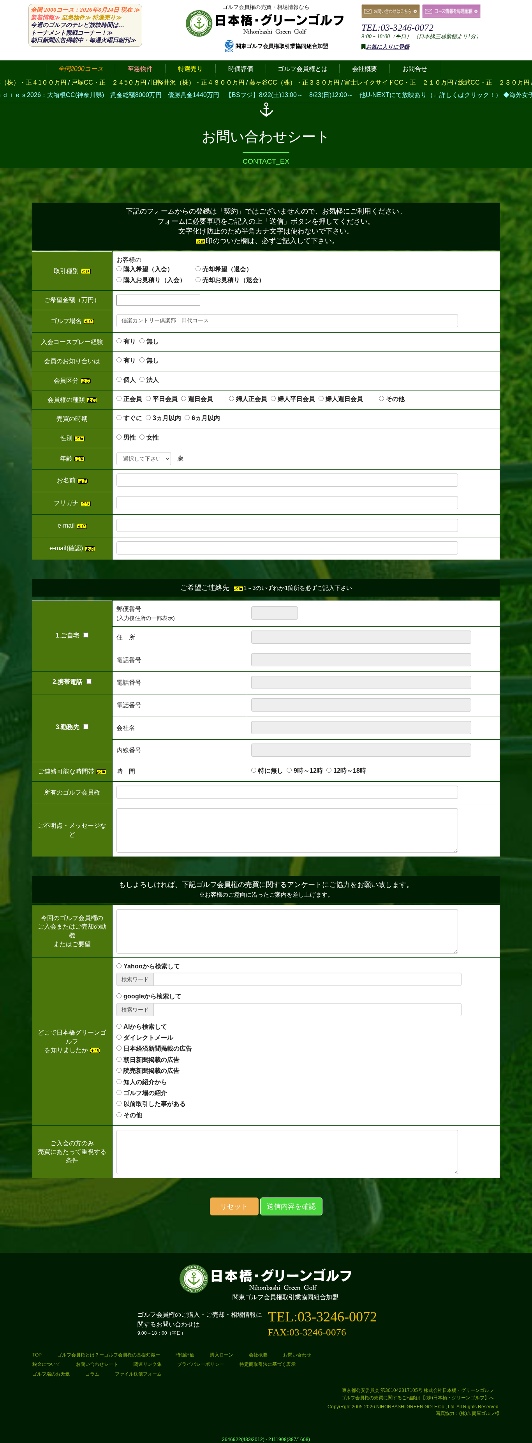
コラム (92, 1374)
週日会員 (206, 399)
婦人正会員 (251, 399)
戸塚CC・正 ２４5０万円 (54, 82)
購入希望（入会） (148, 269)
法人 (152, 379)
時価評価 (185, 1355)
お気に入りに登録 (387, 47)
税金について (46, 1364)
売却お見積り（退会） (234, 280)
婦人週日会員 (350, 399)
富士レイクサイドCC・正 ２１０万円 (344, 82)
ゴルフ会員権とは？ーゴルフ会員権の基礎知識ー (108, 1355)
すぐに (132, 418)
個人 (129, 379)
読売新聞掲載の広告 (151, 1070)
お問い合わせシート (97, 1364)
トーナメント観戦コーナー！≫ (72, 33)
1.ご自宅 (67, 635)
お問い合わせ (297, 1355)
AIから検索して (145, 1026)
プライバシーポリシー (200, 1364)
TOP (37, 1355)
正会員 (132, 399)
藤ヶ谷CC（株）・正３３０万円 (240, 82)
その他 (395, 399)
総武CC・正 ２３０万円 (439, 82)
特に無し (270, 770)
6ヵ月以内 (206, 418)
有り (129, 341)
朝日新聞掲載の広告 (151, 1059)
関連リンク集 (148, 1364)
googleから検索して (152, 996)
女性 (152, 437)
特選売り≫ (107, 17)
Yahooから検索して (151, 966)
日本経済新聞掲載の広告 (157, 1048)
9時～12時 (308, 770)
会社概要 (258, 1355)
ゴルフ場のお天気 (51, 1374)
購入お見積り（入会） (154, 280)
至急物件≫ (76, 17)
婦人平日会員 (296, 399)
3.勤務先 (67, 727)
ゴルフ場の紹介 (145, 1093)
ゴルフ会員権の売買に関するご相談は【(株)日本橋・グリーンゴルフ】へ (417, 1398)
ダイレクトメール (148, 1037)
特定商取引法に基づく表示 (268, 1364)
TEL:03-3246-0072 (397, 28)
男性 (129, 437)
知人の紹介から (145, 1082)
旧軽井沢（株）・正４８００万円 (143, 82)
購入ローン (221, 1355)
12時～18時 (349, 770)
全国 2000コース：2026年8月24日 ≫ (85, 10)
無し (152, 341)
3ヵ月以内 (167, 418)
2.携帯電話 (68, 681)
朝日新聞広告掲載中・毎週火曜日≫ (83, 40)
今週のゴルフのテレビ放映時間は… (77, 25)
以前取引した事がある (154, 1103)
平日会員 (165, 399)
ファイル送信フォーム (138, 1374)
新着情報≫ (45, 17)
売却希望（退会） (227, 269)
